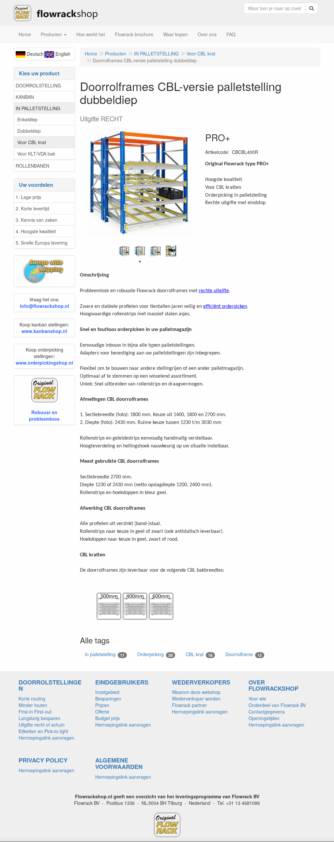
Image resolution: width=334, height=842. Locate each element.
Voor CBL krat (31, 142)
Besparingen (108, 698)
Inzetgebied (107, 692)
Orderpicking (155, 654)
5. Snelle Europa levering (42, 242)
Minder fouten (33, 705)
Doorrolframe (243, 654)
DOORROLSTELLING (38, 85)
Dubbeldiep (29, 131)
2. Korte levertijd (32, 208)
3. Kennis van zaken (36, 220)
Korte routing (32, 698)
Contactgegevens (267, 711)
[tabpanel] (124, 251)
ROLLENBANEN (32, 165)
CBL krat (199, 654)
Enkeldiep (27, 119)
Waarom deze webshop (196, 692)
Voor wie (257, 698)
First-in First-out (35, 711)
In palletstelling (105, 654)
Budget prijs (107, 718)
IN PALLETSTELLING (38, 108)
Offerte (102, 711)
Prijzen (102, 705)
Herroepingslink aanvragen (46, 737)
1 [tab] (140, 261)
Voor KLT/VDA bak (36, 153)
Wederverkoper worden (196, 698)
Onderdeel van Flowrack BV (277, 705)
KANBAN (25, 97)
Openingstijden (264, 718)
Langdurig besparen (39, 718)
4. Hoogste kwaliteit (36, 231)
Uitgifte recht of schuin (42, 724)
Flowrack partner (189, 705)
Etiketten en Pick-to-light (43, 731)
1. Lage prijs (28, 197)
